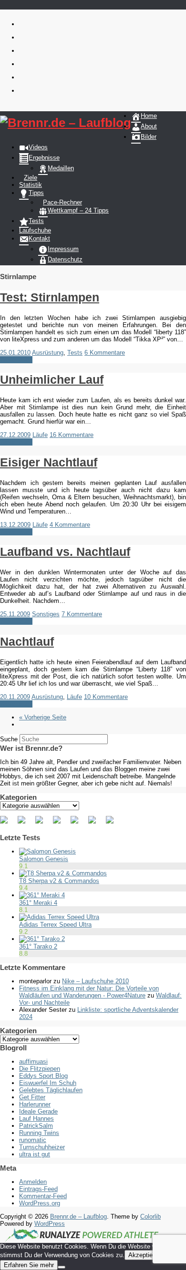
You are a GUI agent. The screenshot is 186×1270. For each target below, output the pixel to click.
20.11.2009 (15, 696)
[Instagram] (95, 823)
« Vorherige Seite (42, 717)
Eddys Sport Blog (43, 1075)
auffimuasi (33, 1061)
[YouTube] (78, 823)
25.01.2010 (15, 352)
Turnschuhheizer (42, 1147)
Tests (75, 352)
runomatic (32, 1140)
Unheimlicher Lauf (51, 379)
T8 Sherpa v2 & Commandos (59, 880)
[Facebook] (7, 823)
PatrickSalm (36, 1125)
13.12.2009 (15, 524)
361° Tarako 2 (38, 946)
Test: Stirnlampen (49, 297)
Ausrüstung (47, 352)
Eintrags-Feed (38, 1188)
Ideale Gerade (38, 1111)
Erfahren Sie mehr (29, 1265)
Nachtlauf (27, 641)
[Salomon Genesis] (47, 851)
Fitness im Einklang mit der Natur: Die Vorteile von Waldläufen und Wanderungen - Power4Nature (89, 992)
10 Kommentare (106, 696)
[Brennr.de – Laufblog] (65, 123)
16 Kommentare (71, 434)
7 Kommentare (82, 614)
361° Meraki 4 (38, 902)
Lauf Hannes (36, 1118)
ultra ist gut (34, 1154)
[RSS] (60, 823)
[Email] (113, 823)
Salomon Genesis (43, 859)
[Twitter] (25, 823)
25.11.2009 (15, 614)
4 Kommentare (70, 524)
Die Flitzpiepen (39, 1068)
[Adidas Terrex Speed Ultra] (59, 917)
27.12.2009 (15, 434)
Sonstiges (46, 614)
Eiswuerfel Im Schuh (47, 1082)
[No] (61, 1267)
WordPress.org (39, 1203)
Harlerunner (35, 1104)
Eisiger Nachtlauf (48, 462)
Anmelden (33, 1181)
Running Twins (39, 1132)
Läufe (40, 434)
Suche (9, 739)
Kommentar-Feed (43, 1196)
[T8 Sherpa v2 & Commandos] (63, 873)
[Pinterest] (43, 823)
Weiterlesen (16, 359)
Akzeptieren (144, 1255)
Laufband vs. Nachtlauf (65, 551)
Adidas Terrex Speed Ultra (55, 924)
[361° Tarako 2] (42, 938)
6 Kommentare (104, 352)
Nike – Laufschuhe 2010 (95, 981)
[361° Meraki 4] (42, 895)
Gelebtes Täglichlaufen (51, 1090)
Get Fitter (32, 1097)
